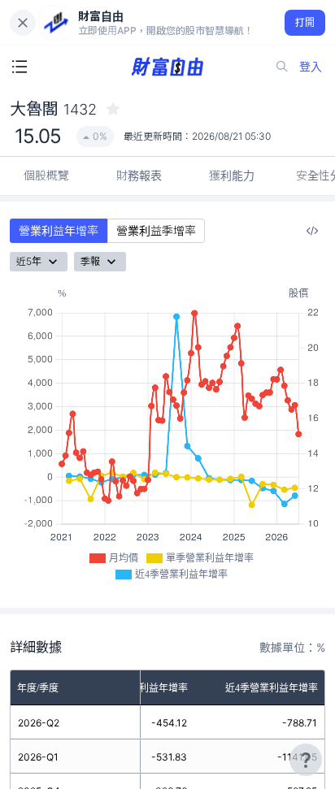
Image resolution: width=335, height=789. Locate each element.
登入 (310, 66)
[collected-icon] (113, 109)
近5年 (28, 261)
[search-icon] (282, 66)
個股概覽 (46, 175)
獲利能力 (232, 175)
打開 (305, 22)
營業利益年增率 (58, 230)
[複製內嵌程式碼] (312, 231)
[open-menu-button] (19, 66)
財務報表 (139, 175)
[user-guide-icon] (305, 759)
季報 (90, 261)
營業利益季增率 (156, 230)
